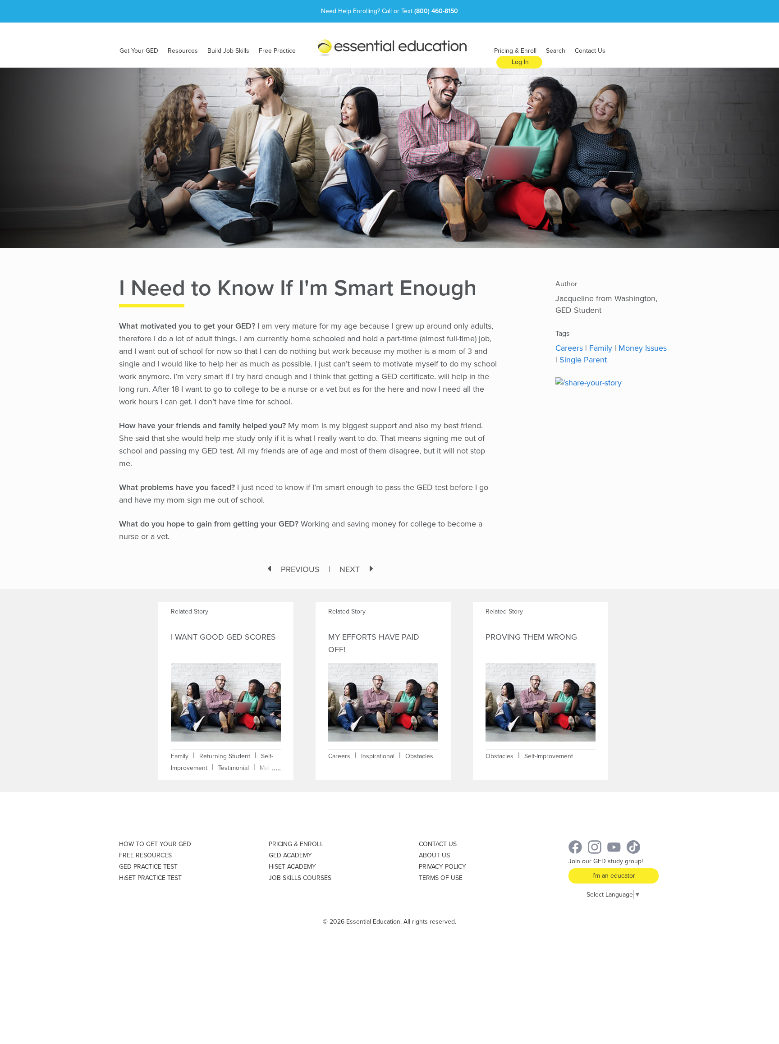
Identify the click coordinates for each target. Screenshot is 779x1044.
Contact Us (590, 50)
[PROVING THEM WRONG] (541, 696)
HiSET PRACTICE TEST (150, 878)
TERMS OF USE (441, 878)
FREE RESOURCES (145, 855)
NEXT (349, 569)
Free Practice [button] (277, 50)
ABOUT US (434, 855)
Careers (569, 348)
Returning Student (224, 756)
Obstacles (419, 756)
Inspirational (377, 756)
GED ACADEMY (290, 855)
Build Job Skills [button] (228, 50)
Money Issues (643, 348)
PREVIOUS (300, 569)
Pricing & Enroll (515, 50)
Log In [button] (520, 62)
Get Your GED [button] (138, 50)
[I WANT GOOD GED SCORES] (226, 696)
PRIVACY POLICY (442, 866)
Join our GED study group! (605, 861)
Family (600, 348)
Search (555, 50)
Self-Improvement (548, 756)
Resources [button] (183, 50)
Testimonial (233, 768)
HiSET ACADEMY (292, 866)
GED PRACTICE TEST (148, 866)
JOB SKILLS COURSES (300, 878)
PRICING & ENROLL (296, 844)
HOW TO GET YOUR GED (155, 844)
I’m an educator (613, 875)
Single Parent (583, 360)
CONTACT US (438, 844)
